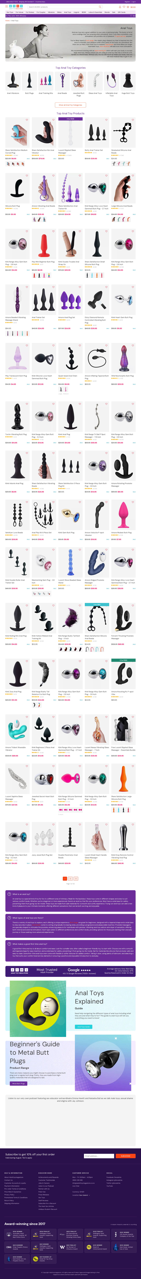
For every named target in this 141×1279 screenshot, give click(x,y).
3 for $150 (123, 660)
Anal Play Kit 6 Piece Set (42, 532)
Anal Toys (67, 12)
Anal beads (109, 44)
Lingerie (76, 12)
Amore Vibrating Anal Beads (43, 206)
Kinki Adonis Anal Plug (14, 483)
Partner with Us (43, 1189)
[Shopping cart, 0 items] (128, 7)
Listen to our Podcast (46, 1186)
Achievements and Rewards (48, 1177)
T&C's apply (27, 1158)
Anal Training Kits (46, 93)
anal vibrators (105, 46)
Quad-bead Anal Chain (67, 376)
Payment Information (11, 1186)
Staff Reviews (43, 1201)
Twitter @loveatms (113, 1183)
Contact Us (8, 1180)
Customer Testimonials (46, 1180)
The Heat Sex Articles (46, 1206)
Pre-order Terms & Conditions (15, 1189)
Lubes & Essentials (95, 12)
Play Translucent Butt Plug (16, 376)
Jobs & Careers (43, 1183)
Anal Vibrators (13, 93)
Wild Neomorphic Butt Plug (122, 376)
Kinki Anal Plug (64, 434)
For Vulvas (19, 12)
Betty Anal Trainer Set (94, 150)
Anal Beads (62, 93)
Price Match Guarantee (12, 1192)
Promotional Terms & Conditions (15, 1198)
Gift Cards (121, 12)
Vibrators (51, 12)
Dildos (59, 12)
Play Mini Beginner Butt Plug (43, 262)
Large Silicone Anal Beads (121, 206)
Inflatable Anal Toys (111, 94)
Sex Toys (10, 12)
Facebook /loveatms (114, 1177)
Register (127, 2)
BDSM (84, 12)
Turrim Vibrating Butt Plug (16, 434)
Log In (134, 2)
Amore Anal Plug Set (66, 317)
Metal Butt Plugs (18, 1084)
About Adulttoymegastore (13, 1177)
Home (7, 21)
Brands (107, 12)
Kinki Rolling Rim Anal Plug (16, 636)
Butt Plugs (29, 93)
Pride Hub (41, 1192)
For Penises (30, 12)
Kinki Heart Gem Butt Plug (121, 317)
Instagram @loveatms (114, 1180)
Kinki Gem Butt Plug (66, 532)
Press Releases (43, 1195)
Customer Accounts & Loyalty (15, 1183)
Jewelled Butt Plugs (78, 94)
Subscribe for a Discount (47, 1203)
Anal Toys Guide (84, 1027)
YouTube (110, 1186)
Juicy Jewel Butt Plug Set (42, 855)
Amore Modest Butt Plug (121, 532)
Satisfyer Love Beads (14, 532)
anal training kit (100, 51)
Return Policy (9, 1201)
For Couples (41, 12)
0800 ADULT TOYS (12, 2)
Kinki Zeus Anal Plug (13, 691)
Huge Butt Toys (128, 93)
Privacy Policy (9, 1195)
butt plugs (90, 40)
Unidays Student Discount (47, 1209)
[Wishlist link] (124, 7)
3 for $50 (97, 604)
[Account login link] (120, 7)
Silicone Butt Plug (12, 206)
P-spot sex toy (120, 36)
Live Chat (75, 1186)
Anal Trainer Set (38, 317)
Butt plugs (74, 922)
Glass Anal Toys (95, 93)
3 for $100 (70, 119)
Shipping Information (11, 1203)
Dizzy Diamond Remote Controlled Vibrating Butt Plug (95, 320)
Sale (113, 12)
